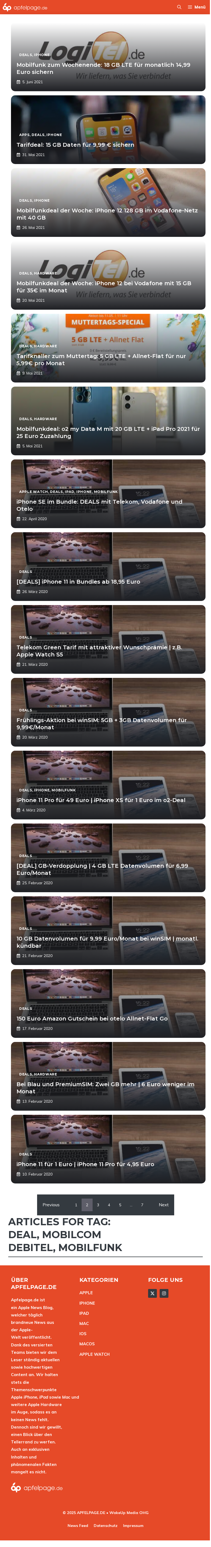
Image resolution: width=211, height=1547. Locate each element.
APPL (84, 1292)
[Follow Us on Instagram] (164, 1293)
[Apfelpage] (25, 7)
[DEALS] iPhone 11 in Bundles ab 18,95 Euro (78, 581)
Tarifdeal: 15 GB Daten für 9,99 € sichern (75, 145)
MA (82, 1323)
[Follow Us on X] (152, 1293)
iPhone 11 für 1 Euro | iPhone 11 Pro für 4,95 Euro (85, 1164)
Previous (51, 1204)
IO (81, 1333)
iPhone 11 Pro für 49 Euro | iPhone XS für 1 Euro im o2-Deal (100, 800)
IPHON (86, 1303)
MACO (85, 1343)
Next (164, 1204)
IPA (82, 1313)
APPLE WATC (93, 1354)
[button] (179, 7)
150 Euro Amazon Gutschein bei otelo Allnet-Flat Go (92, 1018)
